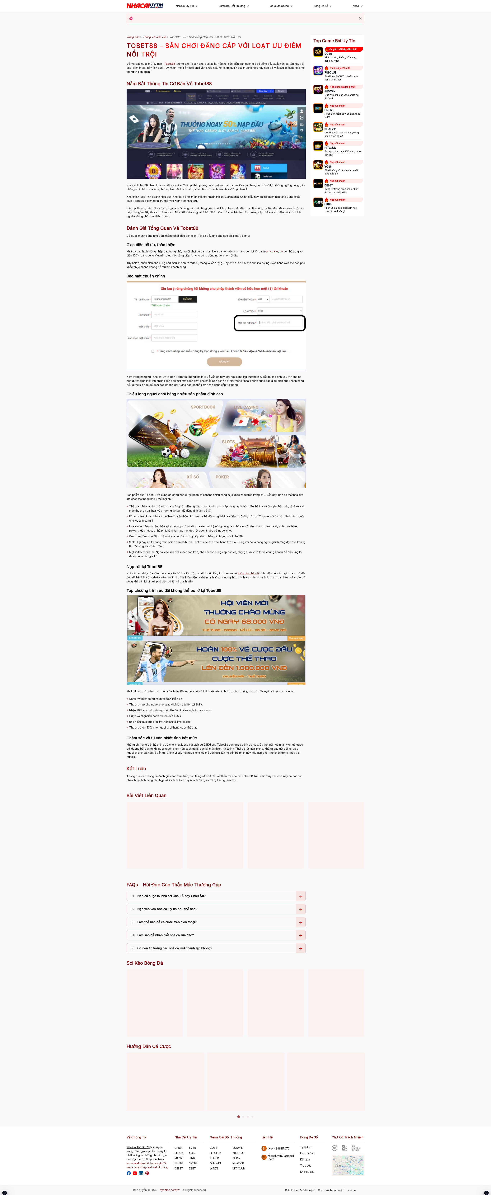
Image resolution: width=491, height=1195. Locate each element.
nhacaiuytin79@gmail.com (281, 1157)
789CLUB (238, 1152)
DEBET (179, 1168)
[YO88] (318, 165)
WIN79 (214, 1168)
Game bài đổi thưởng (232, 5)
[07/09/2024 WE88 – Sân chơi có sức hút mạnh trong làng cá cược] (215, 835)
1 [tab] (239, 1117)
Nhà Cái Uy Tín (185, 5)
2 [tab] (243, 1117)
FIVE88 (179, 1163)
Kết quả (305, 1159)
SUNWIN (237, 1147)
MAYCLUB (238, 1168)
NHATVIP (238, 1163)
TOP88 (214, 1158)
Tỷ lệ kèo (306, 1147)
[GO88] (318, 52)
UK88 (178, 1147)
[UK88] (318, 203)
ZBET (192, 1168)
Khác (356, 5)
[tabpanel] (165, 1082)
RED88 (179, 1152)
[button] (197, 6)
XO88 (192, 1152)
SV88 (192, 1147)
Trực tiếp (305, 1165)
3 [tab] (248, 1117)
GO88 (213, 1147)
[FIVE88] (318, 108)
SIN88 (193, 1158)
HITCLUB (215, 1152)
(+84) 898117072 (278, 1148)
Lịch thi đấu (307, 1153)
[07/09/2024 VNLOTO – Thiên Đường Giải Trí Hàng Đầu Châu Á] (155, 835)
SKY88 (193, 1163)
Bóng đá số (321, 5)
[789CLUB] (318, 71)
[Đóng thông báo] (360, 18)
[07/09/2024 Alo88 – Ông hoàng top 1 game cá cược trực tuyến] (336, 835)
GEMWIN (215, 1163)
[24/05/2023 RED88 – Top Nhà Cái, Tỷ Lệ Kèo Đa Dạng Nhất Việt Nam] (276, 835)
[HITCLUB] (318, 146)
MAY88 (179, 1158)
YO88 (236, 1158)
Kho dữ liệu (307, 1171)
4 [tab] (252, 1117)
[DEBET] (318, 184)
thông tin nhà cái (248, 573)
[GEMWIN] (318, 90)
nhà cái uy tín (274, 251)
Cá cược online (279, 5)
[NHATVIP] (318, 127)
